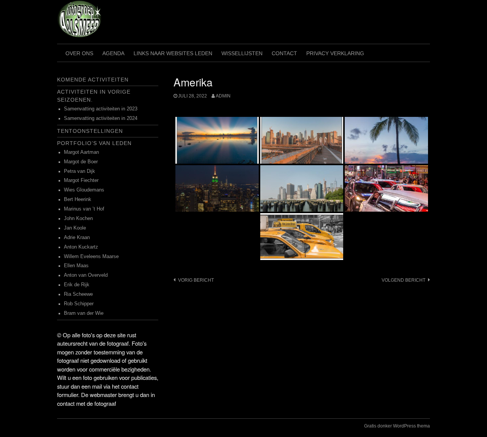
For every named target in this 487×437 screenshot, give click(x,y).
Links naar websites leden (173, 53)
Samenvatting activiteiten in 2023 (100, 109)
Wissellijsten (242, 53)
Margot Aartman (81, 152)
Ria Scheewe (78, 294)
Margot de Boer (81, 161)
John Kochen (78, 218)
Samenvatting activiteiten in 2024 (100, 118)
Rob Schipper (79, 303)
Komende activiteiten (93, 80)
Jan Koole (75, 228)
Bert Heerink (77, 199)
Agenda (113, 53)
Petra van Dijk (79, 171)
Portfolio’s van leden (94, 143)
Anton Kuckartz (81, 247)
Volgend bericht (403, 280)
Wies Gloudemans (84, 190)
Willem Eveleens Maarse (91, 256)
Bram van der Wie (83, 313)
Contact (284, 53)
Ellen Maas (76, 265)
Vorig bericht (196, 280)
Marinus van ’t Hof (84, 209)
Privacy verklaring (335, 53)
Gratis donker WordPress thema (397, 426)
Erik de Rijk (76, 284)
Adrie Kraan (77, 237)
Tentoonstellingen (90, 131)
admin (223, 96)
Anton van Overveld (86, 275)
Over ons (79, 53)
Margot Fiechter (81, 180)
